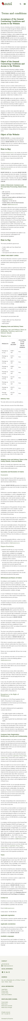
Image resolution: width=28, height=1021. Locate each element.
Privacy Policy (22, 755)
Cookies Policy (4, 757)
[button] (24, 4)
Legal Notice (16, 755)
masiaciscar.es (9, 152)
